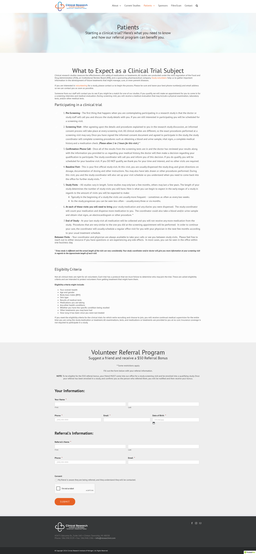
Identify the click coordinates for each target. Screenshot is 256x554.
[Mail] (200, 523)
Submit (65, 501)
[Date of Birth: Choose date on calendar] (153, 423)
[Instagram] (196, 523)
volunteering (81, 85)
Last (129, 407)
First (56, 407)
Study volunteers (159, 77)
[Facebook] (192, 523)
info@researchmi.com (105, 538)
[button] (197, 5)
